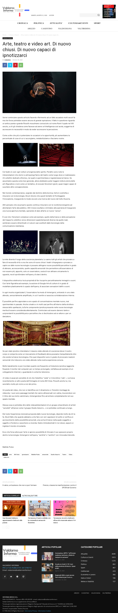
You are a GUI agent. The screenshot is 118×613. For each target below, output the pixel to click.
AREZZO (76, 593)
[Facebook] (5, 65)
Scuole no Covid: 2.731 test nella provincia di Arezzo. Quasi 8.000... (65, 566)
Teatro (64, 454)
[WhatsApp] (20, 65)
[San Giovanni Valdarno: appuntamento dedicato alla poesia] (14, 508)
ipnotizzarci (25, 454)
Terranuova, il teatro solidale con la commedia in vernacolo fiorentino (39, 520)
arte (10, 454)
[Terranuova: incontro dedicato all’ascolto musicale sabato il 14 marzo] (64, 508)
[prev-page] (4, 527)
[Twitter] (10, 65)
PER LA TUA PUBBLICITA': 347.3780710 (17, 568)
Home (4, 35)
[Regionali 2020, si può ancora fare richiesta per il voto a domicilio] (47, 578)
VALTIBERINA (106, 593)
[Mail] (11, 576)
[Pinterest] (15, 65)
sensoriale (45, 454)
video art (6, 457)
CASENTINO (85, 593)
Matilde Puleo (35, 454)
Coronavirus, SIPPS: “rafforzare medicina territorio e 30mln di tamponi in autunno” (65, 555)
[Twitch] (23, 576)
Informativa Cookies (44, 611)
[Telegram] (17, 576)
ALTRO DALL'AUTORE (30, 496)
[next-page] (7, 527)
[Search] (98, 15)
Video (70, 454)
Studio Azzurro (55, 454)
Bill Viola (16, 454)
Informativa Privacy (31, 611)
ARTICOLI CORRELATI (11, 496)
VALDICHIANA (95, 593)
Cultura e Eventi (107, 6)
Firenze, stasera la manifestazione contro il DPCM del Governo (59, 486)
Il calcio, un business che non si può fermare (20, 485)
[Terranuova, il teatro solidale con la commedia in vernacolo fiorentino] (39, 508)
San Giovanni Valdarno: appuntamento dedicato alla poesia (12, 520)
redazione (7, 60)
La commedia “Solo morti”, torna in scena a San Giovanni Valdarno (109, 13)
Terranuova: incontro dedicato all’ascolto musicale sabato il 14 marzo (64, 520)
